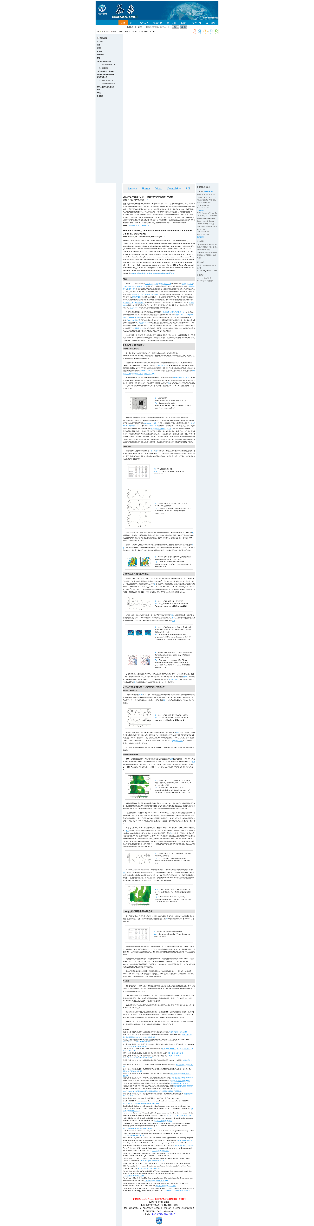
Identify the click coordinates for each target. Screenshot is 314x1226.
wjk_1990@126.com (210, 271)
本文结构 (100, 41)
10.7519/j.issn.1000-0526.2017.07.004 (142, 31)
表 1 (152, 451)
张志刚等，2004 (180, 312)
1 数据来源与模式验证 (104, 61)
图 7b (178, 732)
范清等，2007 (179, 315)
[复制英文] (200, 237)
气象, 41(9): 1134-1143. (175, 1053)
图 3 (173, 620)
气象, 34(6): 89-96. (175, 1056)
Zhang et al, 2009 (165, 283)
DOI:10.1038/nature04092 (160, 1150)
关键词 (99, 48)
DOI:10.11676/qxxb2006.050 (132, 1071)
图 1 (169, 383)
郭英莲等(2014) (144, 323)
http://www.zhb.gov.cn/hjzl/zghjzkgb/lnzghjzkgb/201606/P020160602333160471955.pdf (152, 1091)
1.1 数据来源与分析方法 (107, 65)
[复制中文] (200, 210)
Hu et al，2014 (153, 426)
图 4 (155, 584)
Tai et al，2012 (142, 286)
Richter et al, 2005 (151, 283)
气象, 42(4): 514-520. (169, 1049)
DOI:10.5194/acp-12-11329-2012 (149, 1168)
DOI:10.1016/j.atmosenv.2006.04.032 (177, 1191)
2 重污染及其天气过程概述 (105, 71)
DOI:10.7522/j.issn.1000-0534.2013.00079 (137, 1042)
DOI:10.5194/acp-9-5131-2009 (166, 1185)
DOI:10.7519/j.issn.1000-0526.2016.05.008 (140, 1037)
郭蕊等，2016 (131, 289)
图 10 (125, 872)
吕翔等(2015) (134, 308)
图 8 (171, 759)
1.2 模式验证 (103, 68)
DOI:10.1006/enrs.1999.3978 (184, 1145)
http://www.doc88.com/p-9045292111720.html (138, 1128)
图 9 (127, 830)
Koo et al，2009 (146, 371)
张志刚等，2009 (187, 283)
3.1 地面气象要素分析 (106, 80)
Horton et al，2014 (129, 286)
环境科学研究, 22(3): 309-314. (183, 1086)
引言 (98, 58)
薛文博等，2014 (137, 373)
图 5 (171, 615)
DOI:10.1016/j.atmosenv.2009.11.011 (135, 1176)
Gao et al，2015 (149, 373)
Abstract (100, 51)
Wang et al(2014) (133, 320)
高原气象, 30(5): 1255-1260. (180, 1080)
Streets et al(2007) (134, 317)
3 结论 (99, 93)
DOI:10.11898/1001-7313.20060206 (135, 1046)
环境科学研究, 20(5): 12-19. (178, 1032)
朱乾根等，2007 (177, 740)
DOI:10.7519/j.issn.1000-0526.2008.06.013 (137, 1058)
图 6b (185, 677)
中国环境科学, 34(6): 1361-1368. (182, 1078)
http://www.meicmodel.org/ (132, 420)
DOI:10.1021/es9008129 (185, 1140)
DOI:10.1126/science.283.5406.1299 (179, 1115)
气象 (97, 31)
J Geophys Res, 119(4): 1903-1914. (156, 1180)
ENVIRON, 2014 (161, 365)
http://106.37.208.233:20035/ (133, 356)
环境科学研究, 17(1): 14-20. (179, 1083)
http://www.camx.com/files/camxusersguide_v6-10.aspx (141, 1103)
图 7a (141, 695)
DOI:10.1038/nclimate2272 (163, 1120)
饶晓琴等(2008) (137, 297)
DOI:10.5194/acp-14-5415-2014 (133, 1135)
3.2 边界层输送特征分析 (107, 84)
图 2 (156, 451)
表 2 (167, 919)
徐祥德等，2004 (168, 312)
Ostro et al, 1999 (137, 294)
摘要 (98, 45)
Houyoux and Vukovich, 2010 (161, 428)
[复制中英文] (208, 192)
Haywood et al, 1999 (151, 294)
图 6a (174, 618)
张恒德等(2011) (140, 302)
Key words (100, 55)
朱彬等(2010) (139, 328)
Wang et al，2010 (150, 423)
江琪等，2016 (173, 679)
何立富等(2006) (128, 302)
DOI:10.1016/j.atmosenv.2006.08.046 (151, 1161)
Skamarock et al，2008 (181, 378)
